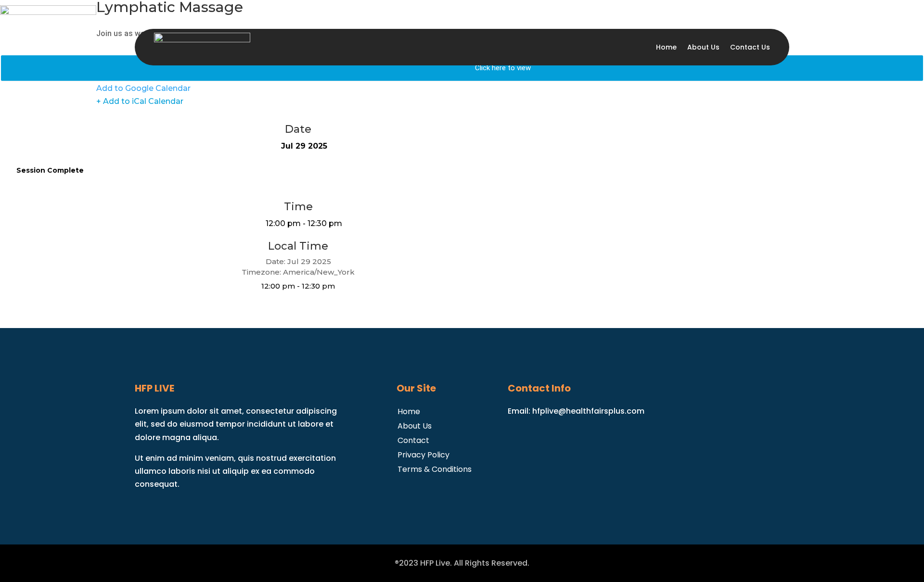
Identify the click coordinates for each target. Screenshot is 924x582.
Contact (413, 439)
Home (666, 47)
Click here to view (503, 67)
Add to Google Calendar (143, 88)
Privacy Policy (423, 453)
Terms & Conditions (435, 468)
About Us (703, 47)
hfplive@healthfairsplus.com (588, 411)
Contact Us (750, 47)
